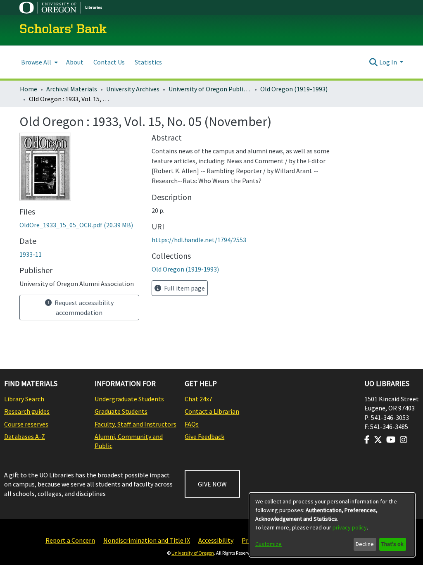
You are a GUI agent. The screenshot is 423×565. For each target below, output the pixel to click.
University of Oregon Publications (210, 89)
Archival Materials (71, 89)
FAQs (192, 424)
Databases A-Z (24, 436)
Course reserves (26, 424)
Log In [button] (388, 62)
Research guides (27, 411)
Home (28, 89)
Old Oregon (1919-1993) (294, 89)
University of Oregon (192, 553)
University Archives (132, 89)
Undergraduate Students (129, 399)
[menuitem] (38, 62)
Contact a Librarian (212, 411)
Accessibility (215, 540)
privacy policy (350, 527)
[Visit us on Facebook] (367, 439)
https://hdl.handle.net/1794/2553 (199, 240)
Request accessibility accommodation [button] (83, 307)
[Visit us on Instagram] (403, 439)
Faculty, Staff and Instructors (135, 424)
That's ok (392, 544)
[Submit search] (373, 62)
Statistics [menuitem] (148, 62)
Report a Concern (70, 540)
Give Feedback (204, 436)
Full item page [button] (184, 288)
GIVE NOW (212, 484)
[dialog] (332, 525)
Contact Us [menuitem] (109, 62)
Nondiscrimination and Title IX (146, 540)
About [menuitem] (74, 62)
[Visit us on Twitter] (378, 439)
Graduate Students (121, 411)
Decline (365, 544)
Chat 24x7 (198, 399)
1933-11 (30, 254)
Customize (268, 544)
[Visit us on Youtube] (391, 439)
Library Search (24, 399)
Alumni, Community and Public (129, 441)
